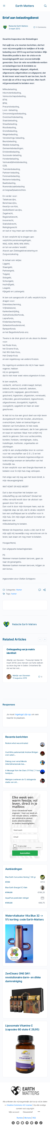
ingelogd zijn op (23, 714)
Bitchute (27, 1118)
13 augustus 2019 (20, 678)
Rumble (20, 1118)
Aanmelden (25, 853)
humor (14, 594)
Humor (19, 590)
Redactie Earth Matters (18, 26)
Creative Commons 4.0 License (19, 1105)
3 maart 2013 (14, 29)
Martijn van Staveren (21, 675)
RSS (34, 1118)
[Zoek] (45, 6)
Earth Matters (25, 5)
